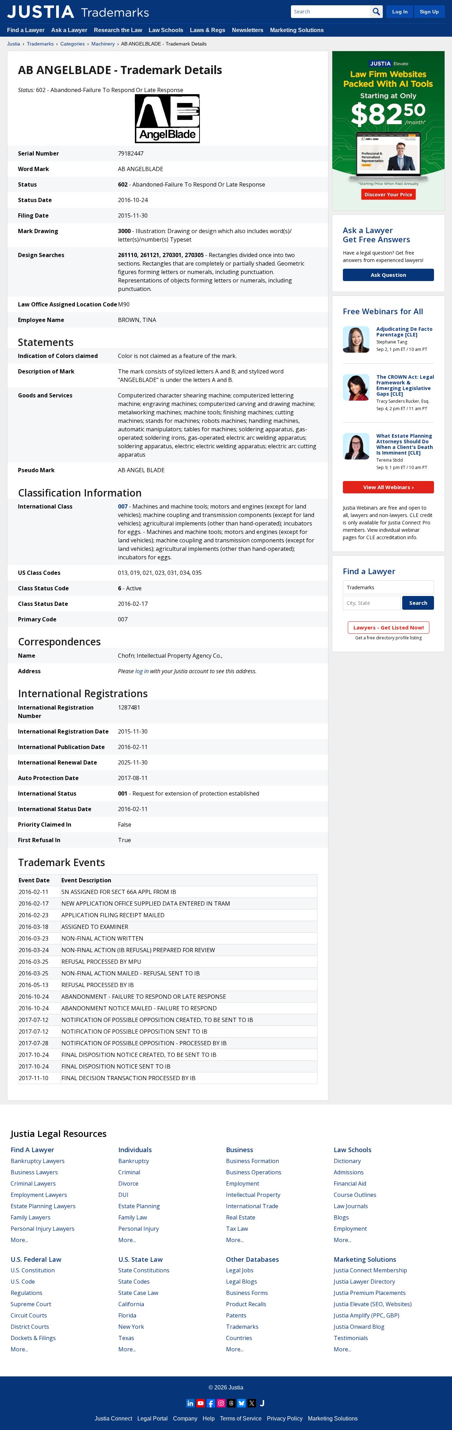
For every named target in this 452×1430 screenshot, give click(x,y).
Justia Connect (113, 1419)
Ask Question (388, 274)
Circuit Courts (29, 1315)
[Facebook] (211, 1403)
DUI (123, 1195)
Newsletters (247, 30)
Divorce (128, 1183)
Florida (127, 1315)
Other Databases (252, 1259)
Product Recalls (246, 1304)
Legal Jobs (240, 1270)
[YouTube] (200, 1403)
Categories (72, 44)
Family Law (132, 1217)
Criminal (129, 1172)
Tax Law (237, 1229)
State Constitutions (144, 1270)
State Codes (134, 1281)
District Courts (30, 1327)
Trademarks (40, 44)
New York (131, 1327)
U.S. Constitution (33, 1270)
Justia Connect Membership (370, 1270)
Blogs (341, 1217)
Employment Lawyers (39, 1195)
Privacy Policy (285, 1419)
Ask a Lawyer (69, 30)
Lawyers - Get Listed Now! (388, 627)
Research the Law (118, 30)
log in (142, 671)
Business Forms (247, 1293)
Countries (239, 1338)
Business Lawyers (34, 1172)
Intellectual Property (253, 1195)
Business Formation (252, 1161)
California (131, 1304)
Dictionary (347, 1161)
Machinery (103, 44)
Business (239, 1149)
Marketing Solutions (297, 30)
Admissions (349, 1172)
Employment (242, 1183)
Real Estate (240, 1217)
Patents (236, 1315)
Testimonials (351, 1338)
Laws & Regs (207, 30)
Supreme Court (31, 1304)
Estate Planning (139, 1206)
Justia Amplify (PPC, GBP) (366, 1315)
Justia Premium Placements (370, 1293)
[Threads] (231, 1403)
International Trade (252, 1206)
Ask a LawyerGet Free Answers (376, 234)
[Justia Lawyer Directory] (262, 1403)
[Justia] (40, 11)
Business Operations (253, 1172)
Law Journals (351, 1206)
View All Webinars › (388, 487)
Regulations (26, 1293)
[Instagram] (221, 1403)
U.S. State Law (140, 1259)
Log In (400, 11)
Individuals (135, 1149)
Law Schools (166, 30)
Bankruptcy (133, 1161)
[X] (252, 1403)
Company (185, 1419)
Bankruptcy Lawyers (38, 1161)
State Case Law (138, 1293)
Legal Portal (152, 1419)
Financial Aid (350, 1183)
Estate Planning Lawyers (43, 1206)
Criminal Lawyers (33, 1183)
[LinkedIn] (190, 1403)
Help (209, 1419)
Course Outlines (355, 1195)
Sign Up (429, 11)
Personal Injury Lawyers (43, 1229)
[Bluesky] (241, 1403)
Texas (126, 1338)
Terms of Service (241, 1419)
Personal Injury (138, 1229)
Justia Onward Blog (359, 1327)
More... (19, 1240)
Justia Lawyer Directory (364, 1281)
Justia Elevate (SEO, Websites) (373, 1304)
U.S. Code (23, 1281)
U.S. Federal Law (36, 1259)
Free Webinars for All (383, 311)
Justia (13, 44)
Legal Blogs (241, 1281)
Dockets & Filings (33, 1338)
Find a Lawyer (25, 30)
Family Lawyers (30, 1217)
